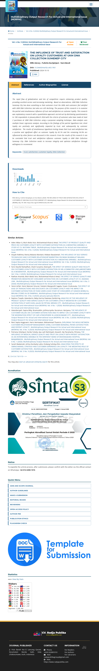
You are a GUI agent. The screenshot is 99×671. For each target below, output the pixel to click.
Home (11, 31)
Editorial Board (18, 500)
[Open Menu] (91, 4)
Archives (20, 31)
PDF (35, 74)
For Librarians (70, 654)
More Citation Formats (23, 207)
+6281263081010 (50, 652)
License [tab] (65, 85)
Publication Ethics (19, 519)
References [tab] (29, 85)
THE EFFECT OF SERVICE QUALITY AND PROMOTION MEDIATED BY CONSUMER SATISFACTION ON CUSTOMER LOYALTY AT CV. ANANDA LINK (51, 278)
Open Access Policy (19, 509)
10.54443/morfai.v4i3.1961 (45, 67)
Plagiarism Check (18, 523)
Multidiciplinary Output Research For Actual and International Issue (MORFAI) (49, 18)
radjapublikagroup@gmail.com (56, 657)
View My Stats (17, 579)
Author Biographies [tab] (48, 85)
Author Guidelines (19, 491)
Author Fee (15, 514)
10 (22, 356)
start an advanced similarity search (33, 362)
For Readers (69, 650)
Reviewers (15, 505)
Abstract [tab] (15, 85)
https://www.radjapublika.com (56, 662)
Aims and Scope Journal (21, 486)
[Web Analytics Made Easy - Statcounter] (10, 579)
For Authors (69, 652)
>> (26, 356)
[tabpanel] (50, 123)
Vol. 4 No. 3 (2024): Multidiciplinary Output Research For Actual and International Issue (57, 31)
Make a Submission (19, 495)
